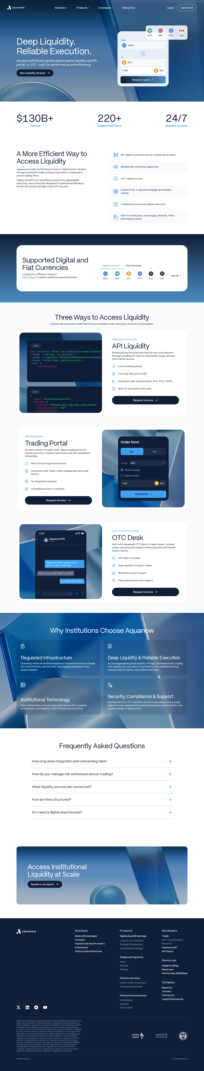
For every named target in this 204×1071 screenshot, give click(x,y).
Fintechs (80, 940)
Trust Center (126, 1008)
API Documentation (172, 940)
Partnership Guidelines (174, 973)
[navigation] (16, 8)
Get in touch (29, 277)
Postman (167, 943)
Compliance (126, 1000)
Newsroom (168, 969)
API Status (168, 951)
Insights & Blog (170, 965)
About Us (167, 987)
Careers (166, 991)
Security (124, 1004)
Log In (170, 8)
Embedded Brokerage (131, 948)
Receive (124, 965)
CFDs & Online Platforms (88, 951)
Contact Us (187, 7)
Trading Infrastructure (131, 944)
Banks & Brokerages (86, 936)
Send (122, 962)
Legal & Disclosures (172, 999)
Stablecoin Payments (131, 957)
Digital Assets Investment (133, 983)
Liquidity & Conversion (131, 941)
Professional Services (131, 986)
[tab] (111, 266)
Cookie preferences (179, 1059)
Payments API (169, 947)
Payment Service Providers (90, 943)
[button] (61, 8)
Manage (124, 969)
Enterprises (81, 947)
